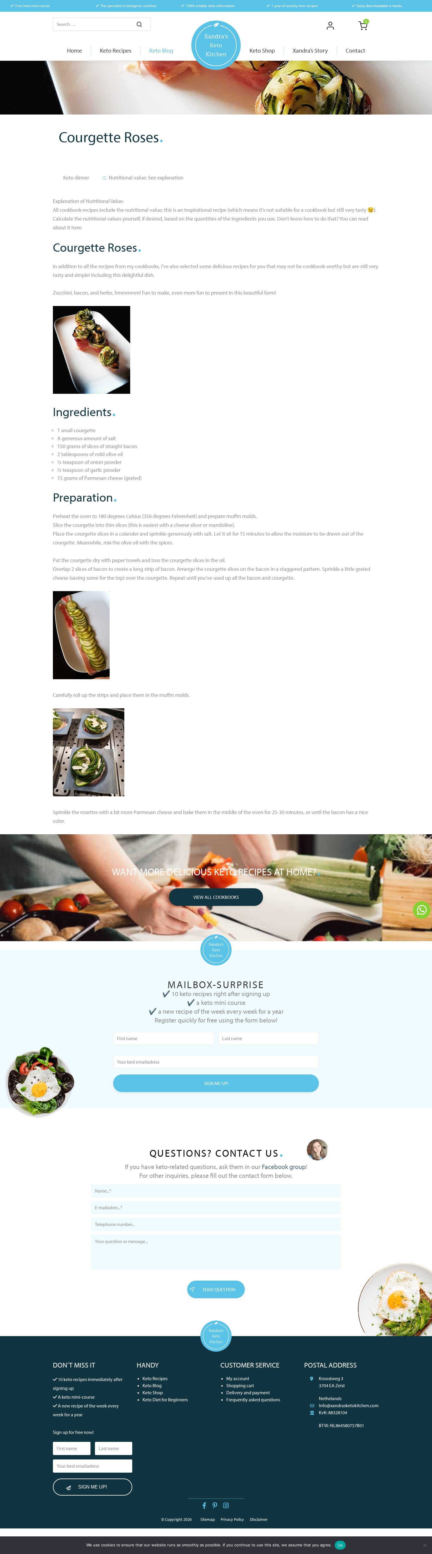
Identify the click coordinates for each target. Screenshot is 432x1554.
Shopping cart (240, 1385)
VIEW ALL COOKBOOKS (216, 897)
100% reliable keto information (210, 5)
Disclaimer (259, 1519)
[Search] (139, 24)
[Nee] (425, 1545)
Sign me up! (216, 1083)
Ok (340, 1545)
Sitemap (207, 1519)
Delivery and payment (248, 1392)
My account (237, 1378)
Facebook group (284, 1167)
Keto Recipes (155, 1378)
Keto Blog (152, 1385)
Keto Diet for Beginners (165, 1399)
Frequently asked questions (253, 1399)
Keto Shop (153, 1392)
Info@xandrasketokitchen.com (349, 1405)
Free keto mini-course (32, 5)
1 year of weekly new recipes (294, 5)
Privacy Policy (232, 1519)
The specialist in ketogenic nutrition (129, 5)
